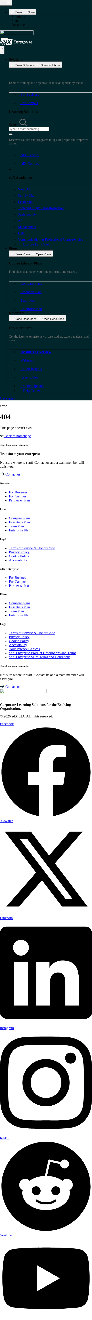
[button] (50, 17)
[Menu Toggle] (6, 3)
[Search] (11, 134)
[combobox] (29, 129)
